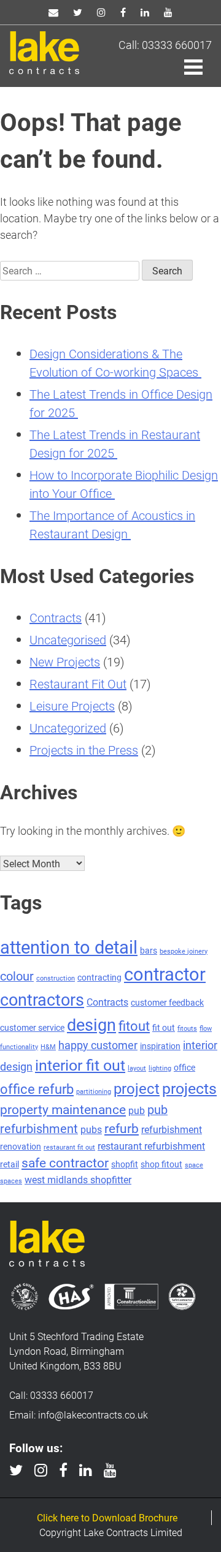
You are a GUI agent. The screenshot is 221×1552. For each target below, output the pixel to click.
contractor (165, 973)
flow (206, 1028)
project (137, 1088)
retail (9, 1164)
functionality (19, 1046)
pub (136, 1110)
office (184, 1067)
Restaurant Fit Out (77, 683)
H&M (48, 1046)
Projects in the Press (83, 750)
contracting (99, 977)
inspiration (160, 1046)
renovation (20, 1146)
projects (189, 1087)
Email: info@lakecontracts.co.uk (78, 1414)
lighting (160, 1068)
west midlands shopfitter (78, 1179)
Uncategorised (67, 639)
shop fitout (161, 1164)
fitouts (187, 1028)
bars (148, 950)
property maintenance (63, 1109)
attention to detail (69, 947)
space (194, 1165)
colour (17, 976)
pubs (91, 1129)
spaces (11, 1181)
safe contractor (65, 1162)
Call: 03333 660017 (165, 44)
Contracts (55, 617)
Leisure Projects (72, 706)
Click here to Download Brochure (107, 1517)
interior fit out (80, 1064)
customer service (32, 1027)
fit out (163, 1027)
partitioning (93, 1091)
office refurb (37, 1089)
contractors (42, 999)
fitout (134, 1025)
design (91, 1024)
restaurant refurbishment (151, 1145)
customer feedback (167, 1002)
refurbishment (171, 1129)
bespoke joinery (183, 951)
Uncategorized (67, 728)
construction (55, 978)
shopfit (124, 1164)
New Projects (64, 661)
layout (137, 1068)
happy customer (98, 1045)
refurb (121, 1128)
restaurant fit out (69, 1147)
